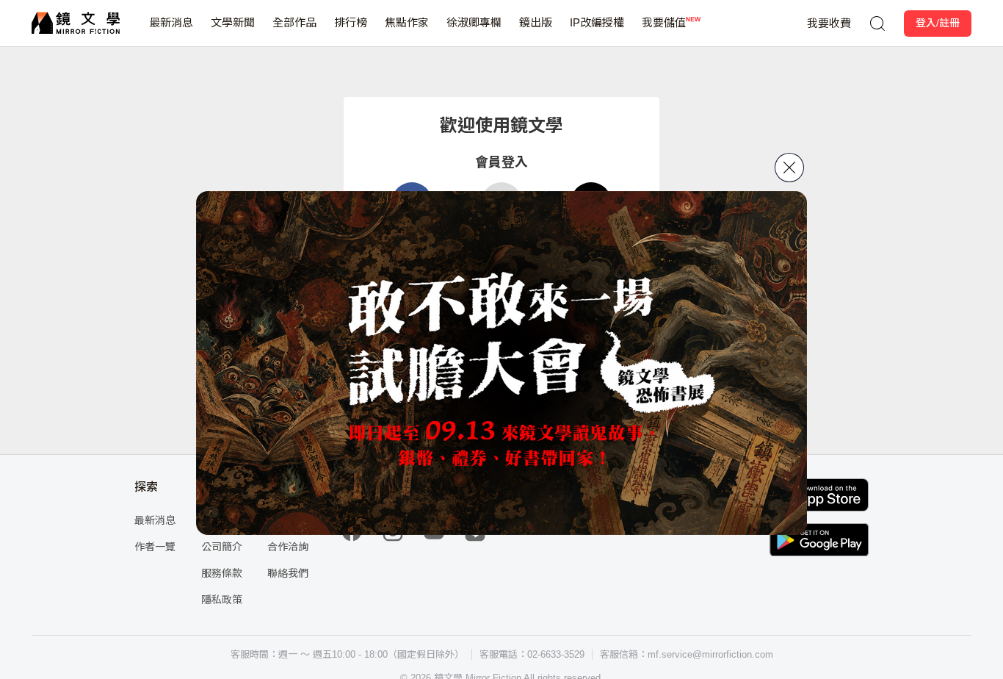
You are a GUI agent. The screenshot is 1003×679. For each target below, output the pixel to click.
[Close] (789, 167)
